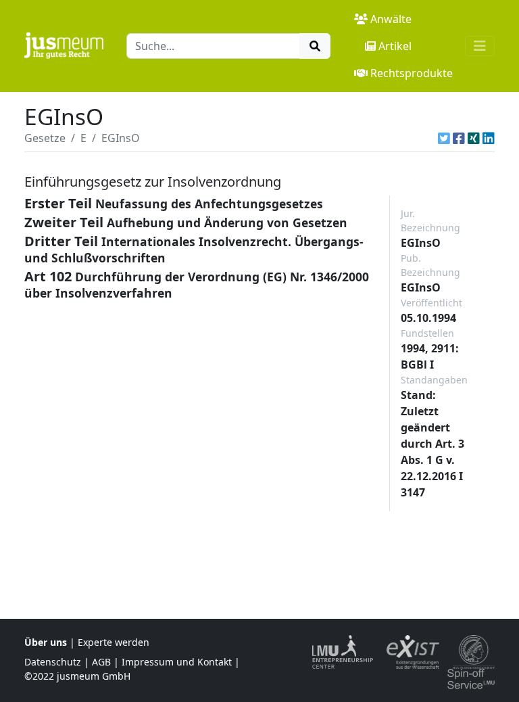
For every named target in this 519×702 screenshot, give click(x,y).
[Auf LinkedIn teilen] (489, 138)
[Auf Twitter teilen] (444, 138)
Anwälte (391, 18)
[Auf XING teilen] (474, 138)
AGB (101, 661)
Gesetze (45, 138)
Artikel (395, 46)
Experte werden (113, 642)
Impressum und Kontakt (177, 661)
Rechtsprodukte (411, 73)
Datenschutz (52, 661)
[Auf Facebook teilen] (459, 138)
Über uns (45, 642)
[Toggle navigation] (480, 46)
